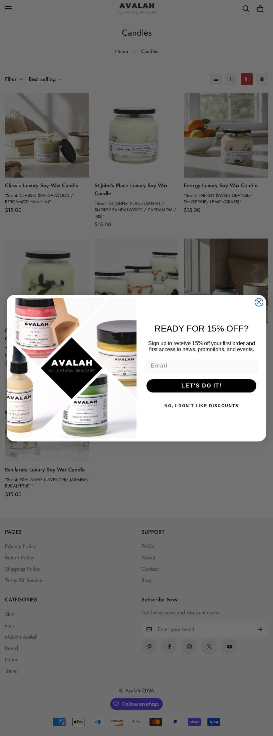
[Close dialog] (259, 302)
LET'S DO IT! (201, 385)
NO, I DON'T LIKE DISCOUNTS (201, 405)
